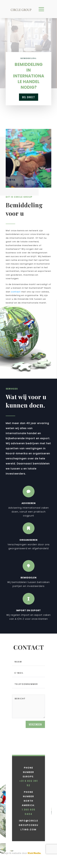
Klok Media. (34, 853)
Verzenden (35, 724)
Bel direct (28, 97)
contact (16, 291)
